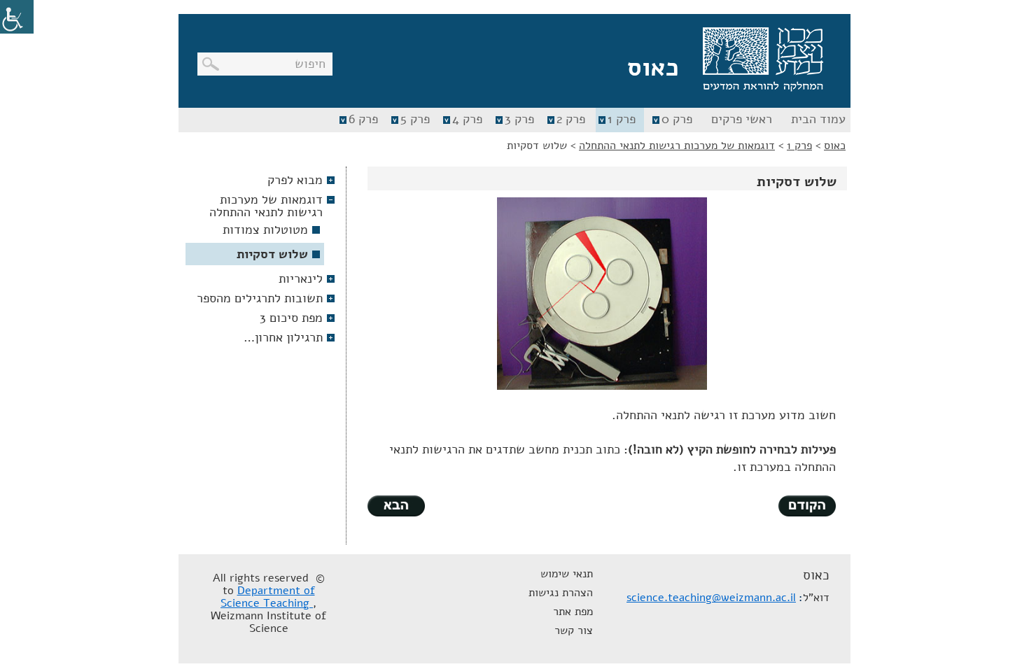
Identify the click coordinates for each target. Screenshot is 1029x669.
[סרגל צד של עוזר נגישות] (17, 17)
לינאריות (301, 278)
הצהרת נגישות (560, 592)
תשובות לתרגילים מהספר (260, 298)
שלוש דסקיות (272, 254)
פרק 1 (622, 119)
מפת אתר (573, 611)
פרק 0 (677, 119)
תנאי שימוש (566, 574)
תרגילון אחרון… (283, 337)
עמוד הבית (818, 119)
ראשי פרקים (741, 119)
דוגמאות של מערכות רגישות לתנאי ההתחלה (266, 205)
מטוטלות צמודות (265, 229)
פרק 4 (467, 119)
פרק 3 (519, 119)
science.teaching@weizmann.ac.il (711, 597)
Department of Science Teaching (267, 597)
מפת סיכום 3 (291, 317)
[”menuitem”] (816, 120)
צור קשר (573, 630)
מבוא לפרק (295, 180)
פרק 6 (363, 119)
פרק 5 (415, 119)
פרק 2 (570, 119)
